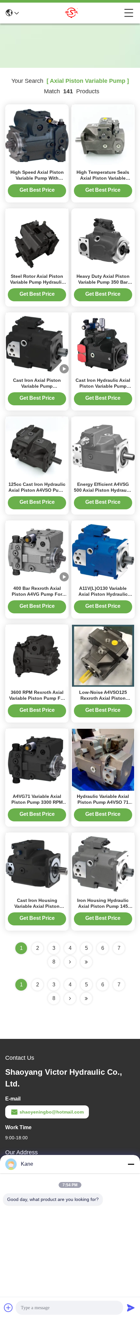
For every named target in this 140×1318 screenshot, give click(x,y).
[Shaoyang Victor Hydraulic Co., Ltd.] (71, 13)
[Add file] (8, 1307)
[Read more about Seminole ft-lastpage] (86, 998)
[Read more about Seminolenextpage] (70, 998)
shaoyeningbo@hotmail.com (52, 1112)
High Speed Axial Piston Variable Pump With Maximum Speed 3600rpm (37, 178)
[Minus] (131, 1164)
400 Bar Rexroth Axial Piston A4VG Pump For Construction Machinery (37, 594)
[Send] (131, 1307)
